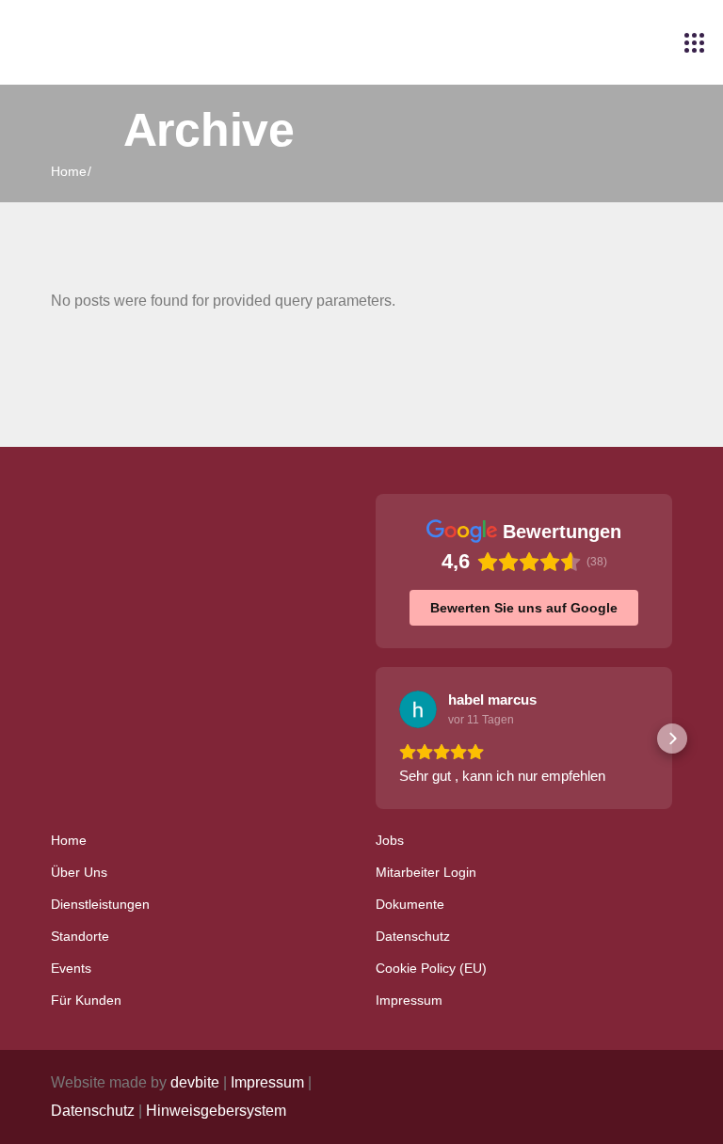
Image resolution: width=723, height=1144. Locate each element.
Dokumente (410, 904)
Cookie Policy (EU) (431, 968)
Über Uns (79, 872)
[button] (376, 738)
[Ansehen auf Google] (418, 709)
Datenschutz (413, 936)
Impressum (409, 1000)
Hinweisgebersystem (216, 1111)
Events (71, 968)
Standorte (80, 936)
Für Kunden (86, 1000)
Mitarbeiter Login (426, 872)
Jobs (390, 840)
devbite (194, 1082)
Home (69, 840)
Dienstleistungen (100, 904)
